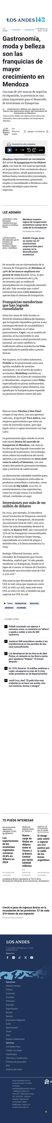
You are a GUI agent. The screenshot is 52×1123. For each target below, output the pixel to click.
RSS (8, 1065)
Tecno (8, 1031)
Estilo (8, 1024)
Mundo (9, 1012)
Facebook (7, 957)
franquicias (23, 162)
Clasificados (11, 1054)
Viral (8, 1035)
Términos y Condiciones (16, 1058)
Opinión (9, 1016)
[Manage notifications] (46, 1112)
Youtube (31, 957)
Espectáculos (12, 1008)
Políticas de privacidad (16, 1062)
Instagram (13, 957)
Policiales (10, 1001)
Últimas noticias (13, 986)
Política (9, 989)
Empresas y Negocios (15, 1020)
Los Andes (5, 30)
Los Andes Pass (13, 1046)
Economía (16, 30)
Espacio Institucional (15, 1039)
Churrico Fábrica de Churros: (29, 318)
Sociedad (10, 997)
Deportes (10, 1005)
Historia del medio (14, 1069)
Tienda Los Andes (14, 1050)
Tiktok (19, 957)
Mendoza (8, 159)
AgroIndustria (12, 1027)
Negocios (34, 603)
